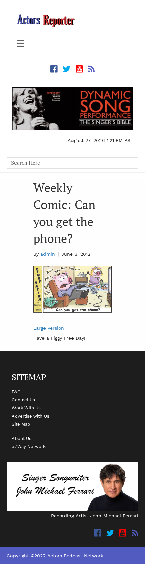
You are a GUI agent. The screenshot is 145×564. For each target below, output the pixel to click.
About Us (21, 438)
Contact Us (23, 399)
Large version (48, 328)
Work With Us (26, 407)
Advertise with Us (30, 416)
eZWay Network (29, 446)
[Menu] (20, 43)
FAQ (16, 391)
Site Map (21, 424)
